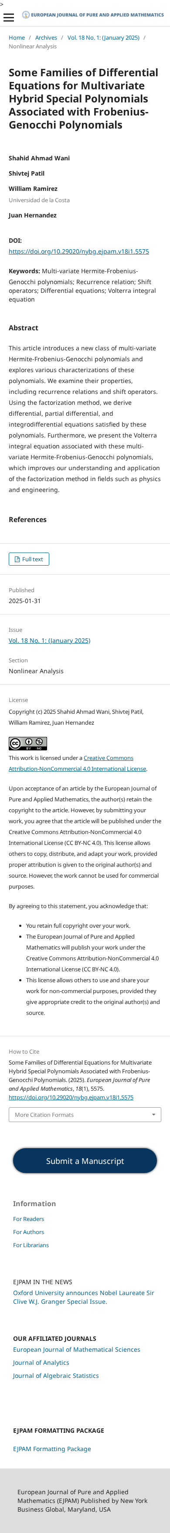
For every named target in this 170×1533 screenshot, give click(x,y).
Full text (32, 559)
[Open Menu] (8, 17)
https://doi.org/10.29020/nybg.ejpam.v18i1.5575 (79, 251)
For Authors (28, 1232)
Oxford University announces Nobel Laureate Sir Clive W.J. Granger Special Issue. (83, 1297)
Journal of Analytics (41, 1362)
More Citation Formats (44, 1115)
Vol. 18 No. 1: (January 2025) (103, 37)
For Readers (28, 1219)
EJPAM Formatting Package (52, 1449)
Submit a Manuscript (85, 1161)
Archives (46, 37)
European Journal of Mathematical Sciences (76, 1349)
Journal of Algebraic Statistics (56, 1375)
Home (17, 37)
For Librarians (31, 1245)
